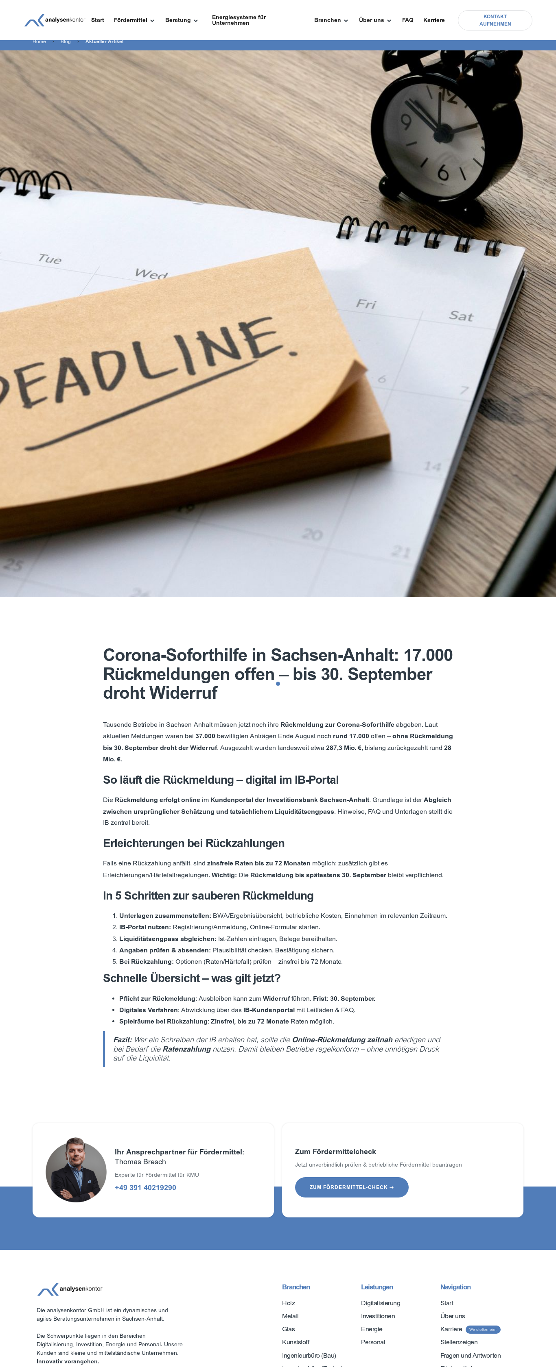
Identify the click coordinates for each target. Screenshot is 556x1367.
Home (39, 41)
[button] (134, 20)
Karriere (434, 20)
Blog (66, 41)
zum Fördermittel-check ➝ (352, 1187)
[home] (55, 20)
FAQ (408, 20)
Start (97, 20)
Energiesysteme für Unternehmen (239, 19)
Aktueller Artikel (104, 41)
